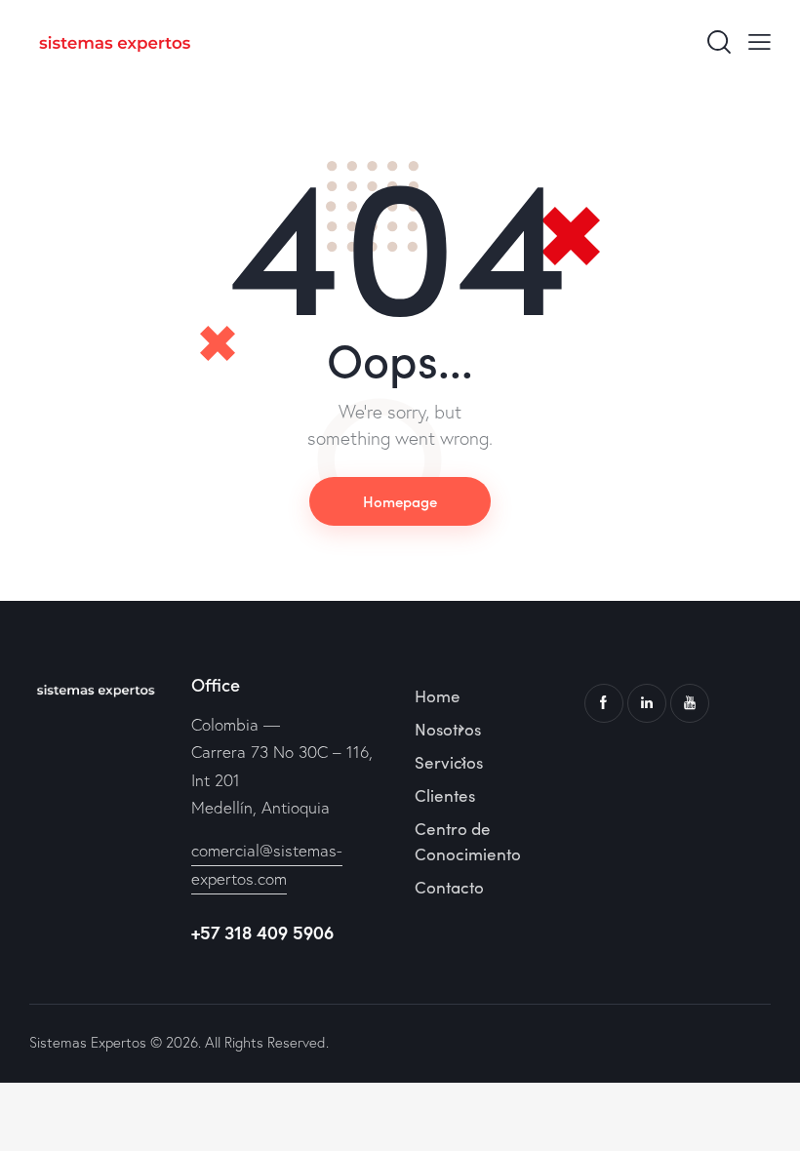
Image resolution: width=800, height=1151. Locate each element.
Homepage (400, 501)
